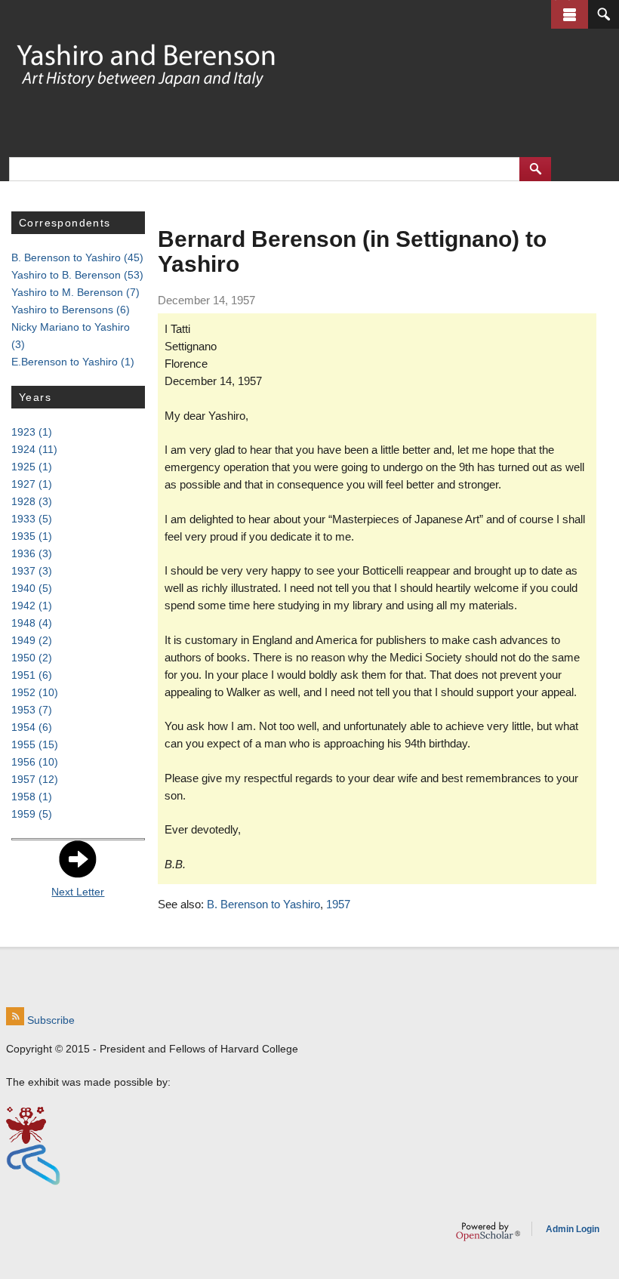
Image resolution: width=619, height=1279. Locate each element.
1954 (31, 727)
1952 (34, 692)
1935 (31, 536)
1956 (34, 762)
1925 (31, 467)
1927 (31, 484)
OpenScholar (488, 1231)
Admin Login (572, 1229)
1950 (31, 658)
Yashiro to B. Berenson (77, 275)
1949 (31, 640)
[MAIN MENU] (569, 14)
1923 (31, 432)
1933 (31, 519)
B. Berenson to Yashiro (263, 904)
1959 (31, 814)
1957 (338, 904)
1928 (31, 501)
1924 (34, 449)
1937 (31, 571)
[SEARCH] (603, 14)
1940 (31, 588)
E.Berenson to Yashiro (72, 362)
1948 (31, 623)
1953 (31, 710)
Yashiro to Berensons (70, 310)
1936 (31, 553)
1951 (31, 675)
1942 (31, 605)
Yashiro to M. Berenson (75, 292)
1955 (34, 744)
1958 (31, 797)
